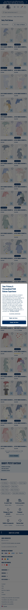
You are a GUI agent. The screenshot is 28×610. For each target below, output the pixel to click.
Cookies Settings (14, 313)
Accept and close (14, 322)
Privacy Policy (14, 311)
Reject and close (13, 318)
